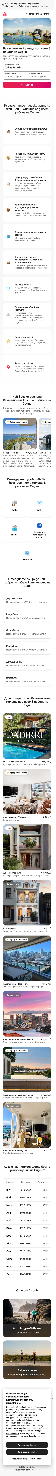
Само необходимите (27, 1452)
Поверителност (22, 1470)
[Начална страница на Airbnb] (5, 14)
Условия (36, 1470)
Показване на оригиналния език (33, 6)
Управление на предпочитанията (27, 1459)
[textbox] (15, 76)
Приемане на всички (27, 1445)
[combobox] (27, 67)
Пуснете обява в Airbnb (37, 13)
